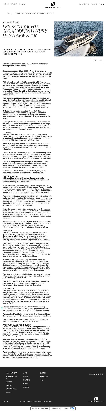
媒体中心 (25, 376)
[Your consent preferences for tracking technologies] (2, 308)
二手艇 (25, 373)
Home (8, 13)
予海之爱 (5, 401)
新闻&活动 (22, 4)
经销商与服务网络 (84, 4)
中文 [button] (100, 4)
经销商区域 (26, 380)
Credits (26, 387)
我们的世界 (13, 4)
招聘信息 (25, 383)
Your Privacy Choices (59, 408)
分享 (94, 60)
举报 (41, 380)
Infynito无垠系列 (11, 373)
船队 (5, 4)
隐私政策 (43, 373)
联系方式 (94, 4)
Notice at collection (40, 408)
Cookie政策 (44, 376)
